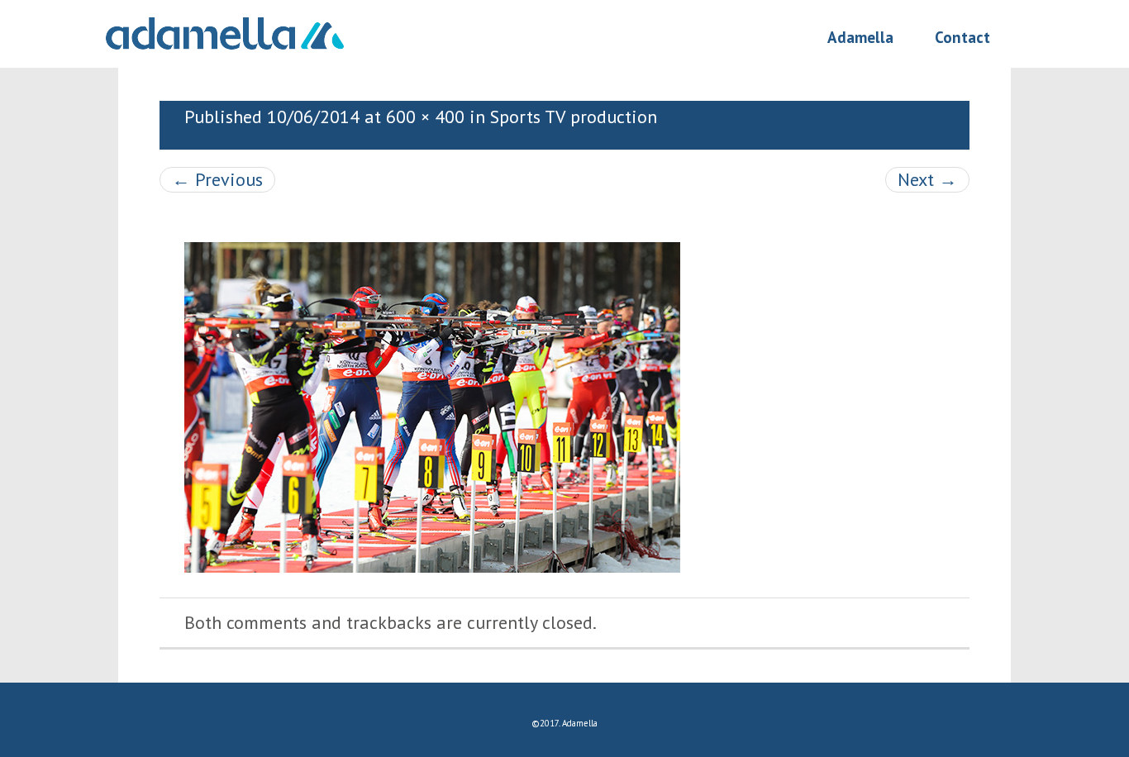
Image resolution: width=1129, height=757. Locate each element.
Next (927, 179)
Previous (217, 179)
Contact (962, 38)
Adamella (860, 38)
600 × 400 (425, 116)
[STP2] (432, 405)
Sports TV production (573, 116)
